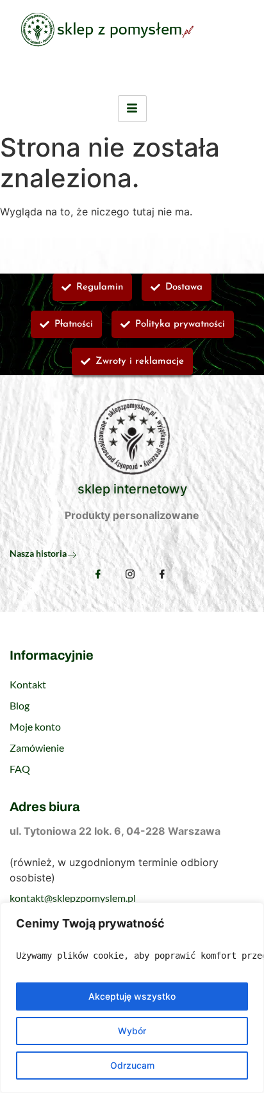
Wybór (132, 1030)
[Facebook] (98, 574)
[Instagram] (130, 575)
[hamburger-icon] (132, 108)
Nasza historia (38, 553)
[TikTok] (162, 575)
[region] (132, 998)
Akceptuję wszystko (132, 996)
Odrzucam (132, 1065)
